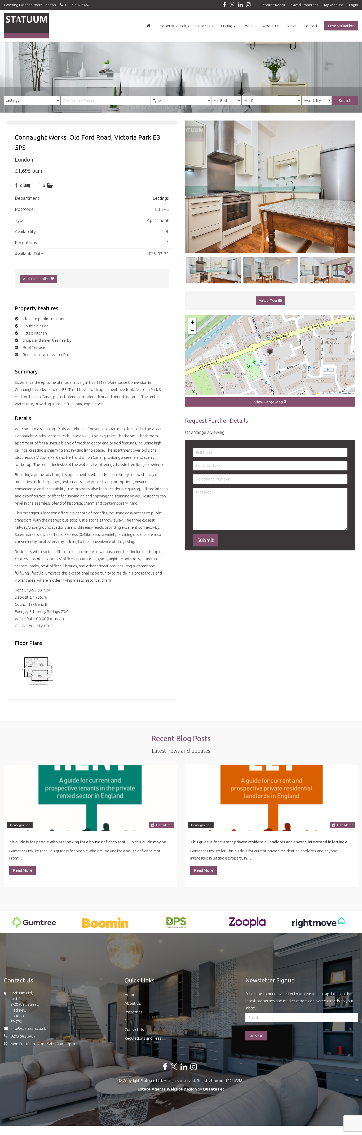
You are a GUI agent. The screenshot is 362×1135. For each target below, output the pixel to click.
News (292, 26)
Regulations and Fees (143, 1038)
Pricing (227, 26)
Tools (248, 26)
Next (346, 186)
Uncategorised (19, 825)
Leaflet (322, 392)
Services (204, 26)
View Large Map (269, 402)
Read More (22, 870)
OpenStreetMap (336, 392)
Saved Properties (304, 5)
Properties (134, 1012)
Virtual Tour (268, 300)
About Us (271, 26)
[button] (269, 350)
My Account (333, 5)
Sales (129, 1020)
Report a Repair (273, 5)
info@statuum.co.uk (28, 1028)
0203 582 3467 (76, 5)
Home (130, 994)
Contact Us (134, 1029)
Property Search (173, 26)
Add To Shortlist (36, 279)
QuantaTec (213, 1089)
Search (345, 100)
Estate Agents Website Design (167, 1089)
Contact (311, 26)
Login (353, 5)
